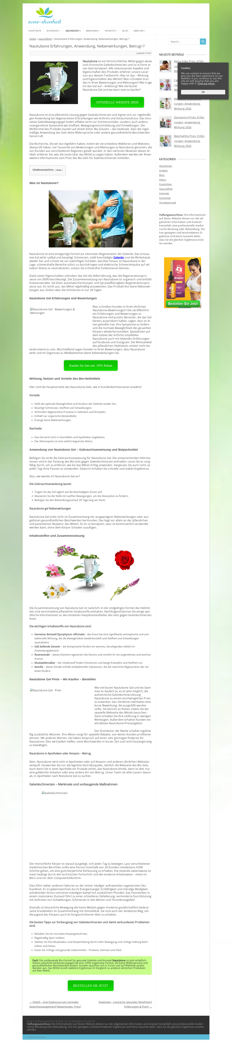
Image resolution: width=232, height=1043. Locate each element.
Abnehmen (92, 30)
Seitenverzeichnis (45, 1021)
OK (203, 92)
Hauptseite (35, 30)
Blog (125, 30)
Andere (163, 170)
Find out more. (206, 83)
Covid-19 (90, 1021)
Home (32, 39)
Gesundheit (72, 30)
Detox (162, 179)
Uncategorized (167, 202)
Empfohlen (165, 184)
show (58, 169)
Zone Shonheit (39, 1037)
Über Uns (138, 30)
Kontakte (77, 1021)
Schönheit (52, 30)
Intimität (110, 30)
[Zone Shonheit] (44, 24)
